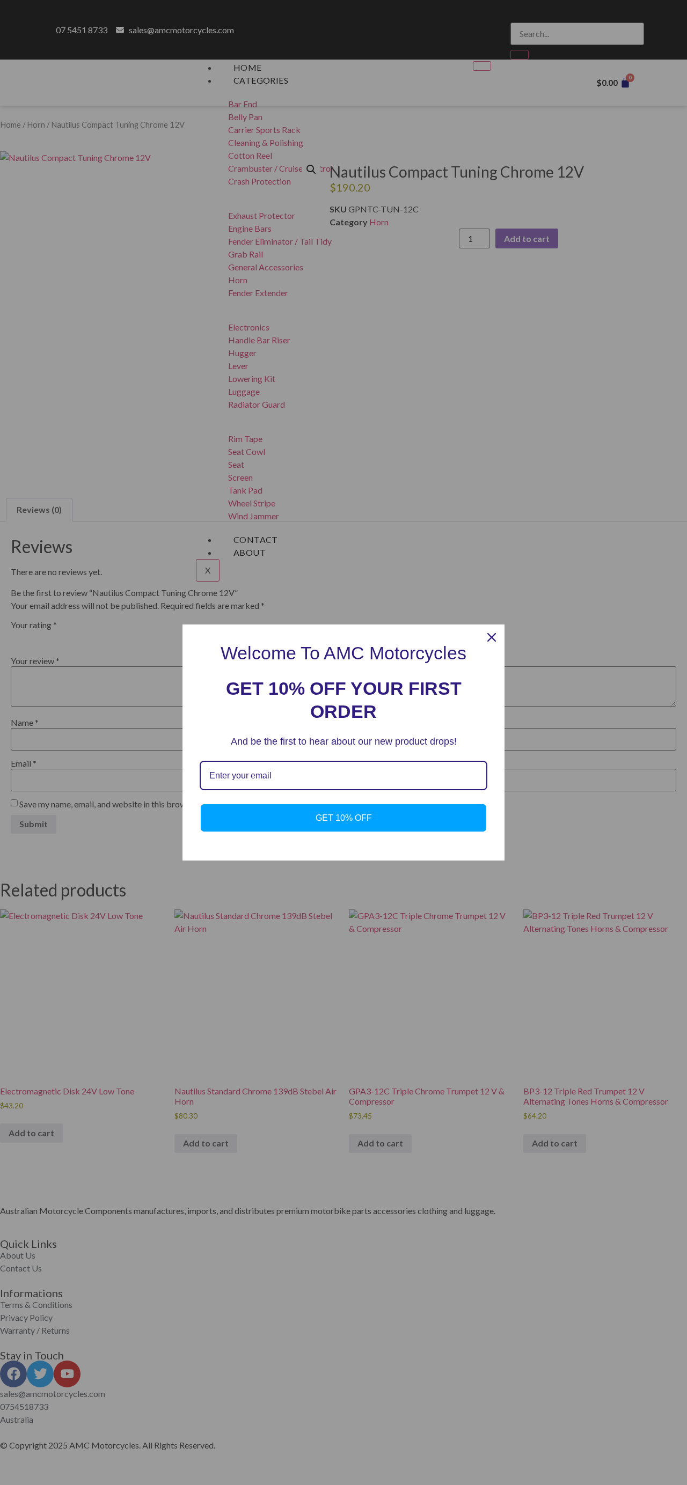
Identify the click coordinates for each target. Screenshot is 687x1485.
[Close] (492, 637)
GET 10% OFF (344, 817)
